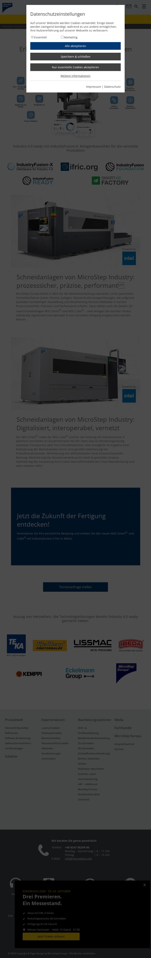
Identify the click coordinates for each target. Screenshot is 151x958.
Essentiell (40, 37)
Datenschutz (112, 87)
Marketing (70, 37)
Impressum (93, 87)
